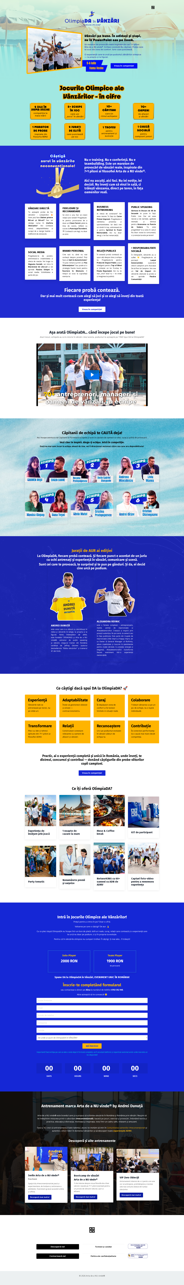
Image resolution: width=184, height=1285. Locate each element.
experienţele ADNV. (122, 1131)
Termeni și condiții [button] (103, 1247)
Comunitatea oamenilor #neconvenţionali (126, 1127)
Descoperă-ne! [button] (58, 1246)
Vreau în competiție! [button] (124, 65)
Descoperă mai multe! (40, 1197)
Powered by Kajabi (92, 1280)
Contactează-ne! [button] (58, 1256)
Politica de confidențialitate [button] (103, 1256)
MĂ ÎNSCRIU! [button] (92, 1046)
